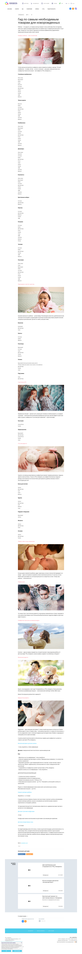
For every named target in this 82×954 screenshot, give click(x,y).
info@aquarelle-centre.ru (9, 940)
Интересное (21, 14)
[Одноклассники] (25, 921)
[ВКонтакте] (23, 921)
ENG (69, 3)
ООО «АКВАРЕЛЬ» (73, 937)
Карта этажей (51, 930)
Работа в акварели (41, 930)
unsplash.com (24, 843)
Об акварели (30, 930)
